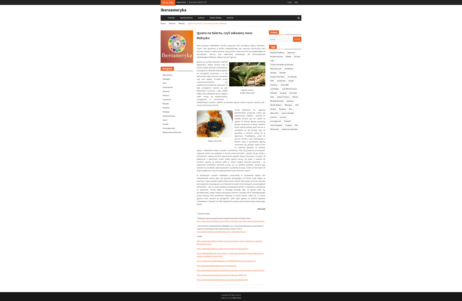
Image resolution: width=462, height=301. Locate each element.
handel (291, 81)
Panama (273, 109)
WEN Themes (237, 298)
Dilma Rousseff (275, 69)
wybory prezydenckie (290, 129)
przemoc (283, 117)
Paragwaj (282, 109)
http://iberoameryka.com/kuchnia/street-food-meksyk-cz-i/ (222, 231)
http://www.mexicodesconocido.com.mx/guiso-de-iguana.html (222, 248)
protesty (273, 117)
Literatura (167, 99)
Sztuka (165, 124)
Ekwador (282, 73)
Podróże (171, 18)
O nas (290, 2)
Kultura (201, 18)
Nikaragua (288, 105)
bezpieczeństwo (276, 56)
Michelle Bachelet (277, 101)
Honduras (274, 85)
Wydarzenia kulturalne (172, 132)
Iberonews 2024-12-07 (198, 2)
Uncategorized (169, 128)
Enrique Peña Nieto (277, 77)
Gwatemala (281, 81)
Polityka (166, 112)
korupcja (283, 93)
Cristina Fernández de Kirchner (281, 64)
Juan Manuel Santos (289, 89)
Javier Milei (285, 85)
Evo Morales (292, 77)
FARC (272, 81)
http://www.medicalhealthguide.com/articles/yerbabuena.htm (222, 279)
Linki (296, 2)
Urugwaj (288, 125)
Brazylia (297, 56)
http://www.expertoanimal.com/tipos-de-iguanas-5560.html (222, 275)
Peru (290, 109)
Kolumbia (273, 93)
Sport (165, 120)
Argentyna (291, 52)
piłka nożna (274, 113)
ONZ (297, 105)
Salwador (287, 121)
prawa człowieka (288, 113)
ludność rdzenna (283, 97)
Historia (166, 91)
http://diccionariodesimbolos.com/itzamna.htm (217, 265)
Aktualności (167, 75)
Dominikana (288, 69)
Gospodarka (168, 87)
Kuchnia (230, 18)
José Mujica (274, 89)
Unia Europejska (276, 125)
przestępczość (275, 121)
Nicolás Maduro (276, 105)
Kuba (272, 97)
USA (296, 125)
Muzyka (166, 103)
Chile (272, 61)
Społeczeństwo (186, 18)
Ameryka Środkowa (277, 52)
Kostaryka (293, 93)
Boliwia (288, 56)
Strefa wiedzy (215, 18)
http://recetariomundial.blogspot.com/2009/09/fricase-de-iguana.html (226, 261)
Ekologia (166, 79)
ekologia (273, 73)
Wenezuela (274, 129)
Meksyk (295, 97)
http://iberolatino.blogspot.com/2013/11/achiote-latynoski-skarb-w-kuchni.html (230, 221)
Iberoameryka (173, 10)
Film (164, 83)
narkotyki (290, 101)
